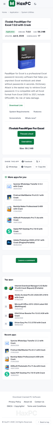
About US (28, 402)
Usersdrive (26, 141)
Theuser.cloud (26, 134)
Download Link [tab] (16, 105)
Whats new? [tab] (30, 118)
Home (4, 12)
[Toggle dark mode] (35, 4)
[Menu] (4, 4)
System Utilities (27, 12)
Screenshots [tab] (15, 118)
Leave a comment (26, 260)
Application (14, 12)
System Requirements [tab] (19, 112)
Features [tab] (37, 112)
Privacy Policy (15, 402)
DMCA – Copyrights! (15, 406)
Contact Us (39, 402)
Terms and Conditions (36, 406)
